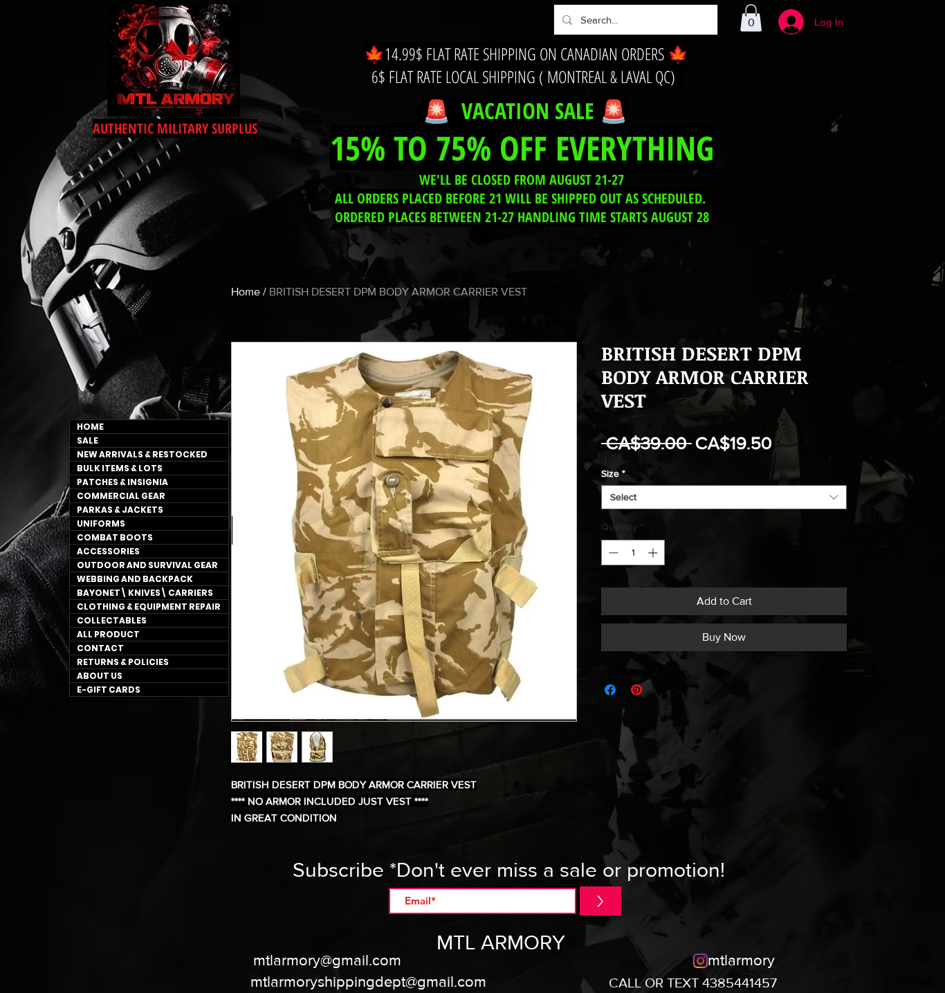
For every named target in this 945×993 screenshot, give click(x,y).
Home (245, 292)
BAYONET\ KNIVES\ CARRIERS (145, 593)
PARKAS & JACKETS (120, 510)
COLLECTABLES (112, 620)
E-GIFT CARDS (108, 689)
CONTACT (100, 648)
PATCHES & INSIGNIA (122, 482)
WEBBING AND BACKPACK (135, 579)
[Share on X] (662, 690)
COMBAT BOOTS (115, 537)
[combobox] (724, 497)
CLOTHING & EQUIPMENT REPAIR (149, 606)
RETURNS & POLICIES (123, 662)
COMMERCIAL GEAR (121, 496)
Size (613, 473)
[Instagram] (700, 961)
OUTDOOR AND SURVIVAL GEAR (147, 565)
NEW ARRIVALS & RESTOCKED (142, 454)
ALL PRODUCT (108, 634)
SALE (87, 440)
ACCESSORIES (108, 551)
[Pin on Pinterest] (636, 690)
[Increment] (654, 552)
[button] (751, 17)
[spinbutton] (633, 552)
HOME (90, 426)
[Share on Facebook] (610, 690)
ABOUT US (99, 676)
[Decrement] (612, 552)
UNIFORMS (101, 523)
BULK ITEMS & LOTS (120, 468)
